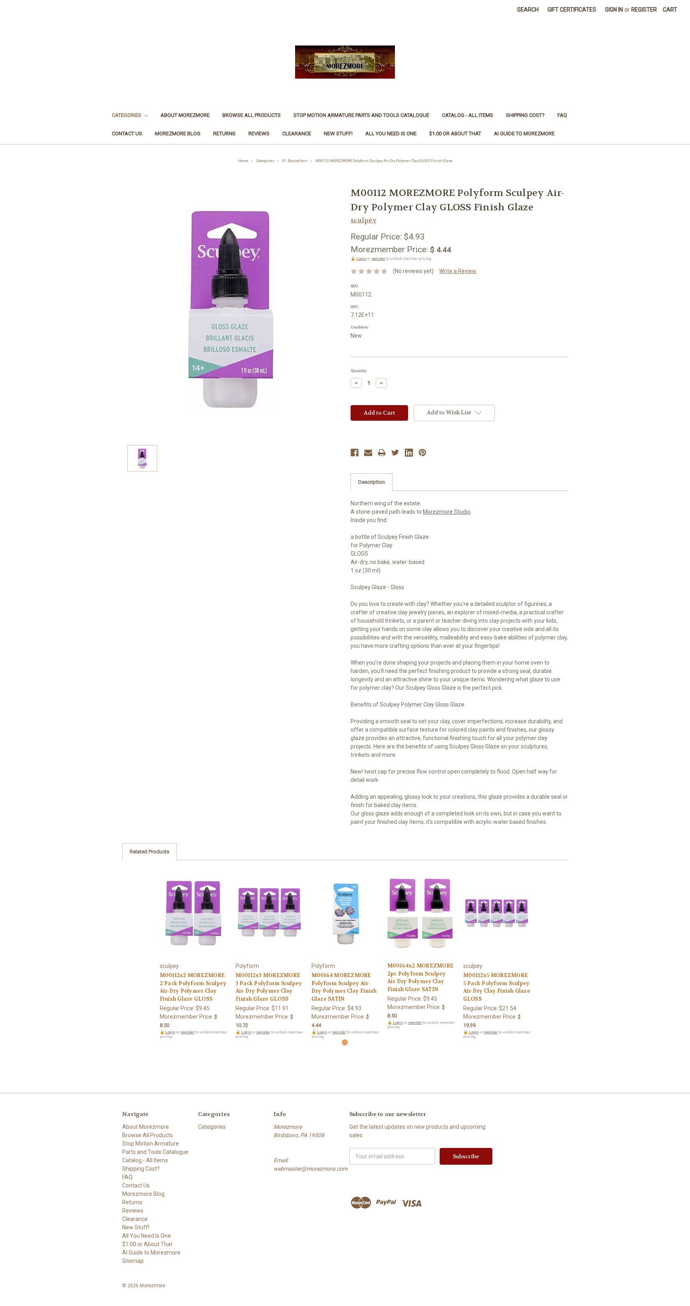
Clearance (296, 134)
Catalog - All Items (467, 115)
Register (644, 9)
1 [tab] (345, 1042)
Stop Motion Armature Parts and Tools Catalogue (361, 115)
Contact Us (127, 134)
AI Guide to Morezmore (524, 134)
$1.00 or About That (455, 134)
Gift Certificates (571, 9)
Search (528, 9)
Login (361, 258)
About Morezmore (185, 115)
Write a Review (457, 271)
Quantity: (359, 370)
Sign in (614, 9)
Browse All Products (251, 115)
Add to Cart (193, 920)
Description (371, 482)
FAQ (562, 115)
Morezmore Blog (177, 134)
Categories (127, 115)
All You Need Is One (390, 134)
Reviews (259, 134)
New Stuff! (338, 134)
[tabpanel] (193, 954)
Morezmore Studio (446, 512)
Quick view (193, 906)
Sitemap (133, 1261)
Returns (224, 134)
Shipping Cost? (525, 115)
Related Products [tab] (149, 852)
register (378, 258)
